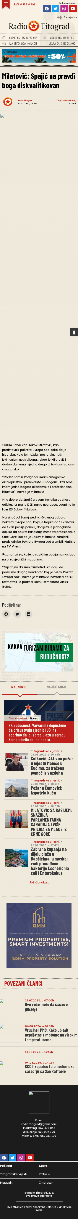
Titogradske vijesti (66, 100)
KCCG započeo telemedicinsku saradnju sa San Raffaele (50, 1069)
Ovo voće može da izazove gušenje (46, 1007)
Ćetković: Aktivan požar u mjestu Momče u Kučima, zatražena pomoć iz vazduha (52, 765)
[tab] (19, 687)
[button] (74, 332)
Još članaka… (39, 882)
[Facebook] (47, 8)
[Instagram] (64, 8)
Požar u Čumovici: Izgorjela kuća (46, 790)
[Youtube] (73, 8)
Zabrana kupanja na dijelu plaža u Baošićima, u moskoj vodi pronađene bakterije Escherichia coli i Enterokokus (50, 861)
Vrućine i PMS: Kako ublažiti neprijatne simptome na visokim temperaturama (51, 1034)
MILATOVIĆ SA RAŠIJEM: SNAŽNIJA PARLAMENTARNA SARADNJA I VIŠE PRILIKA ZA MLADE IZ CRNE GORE (51, 822)
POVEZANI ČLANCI (23, 983)
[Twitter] (55, 8)
